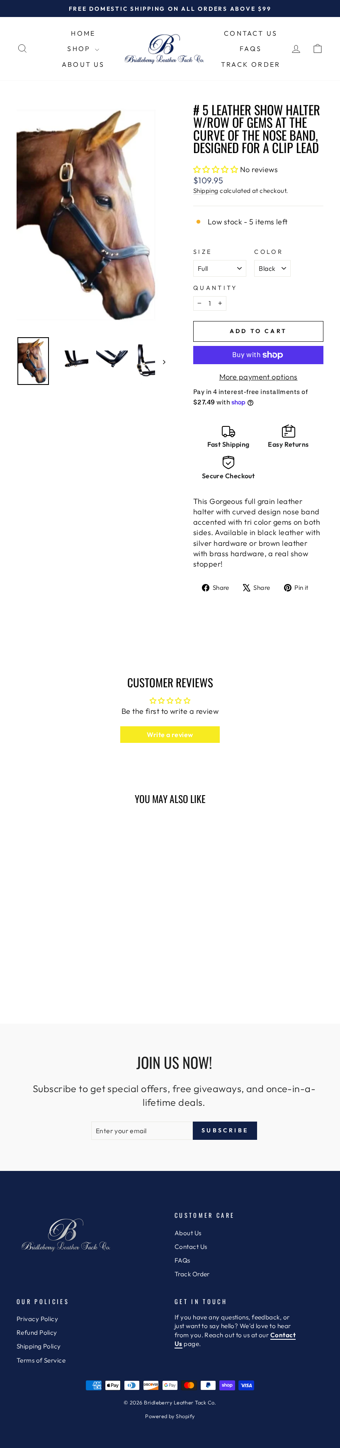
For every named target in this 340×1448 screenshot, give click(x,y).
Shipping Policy (39, 1346)
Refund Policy (37, 1332)
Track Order (250, 64)
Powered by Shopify (169, 1416)
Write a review (170, 734)
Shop (80, 48)
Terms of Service (41, 1360)
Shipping (206, 191)
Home (83, 33)
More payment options (258, 377)
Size (202, 252)
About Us (83, 64)
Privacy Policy (37, 1319)
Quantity (215, 288)
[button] (215, 169)
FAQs (251, 48)
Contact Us (250, 33)
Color (268, 252)
